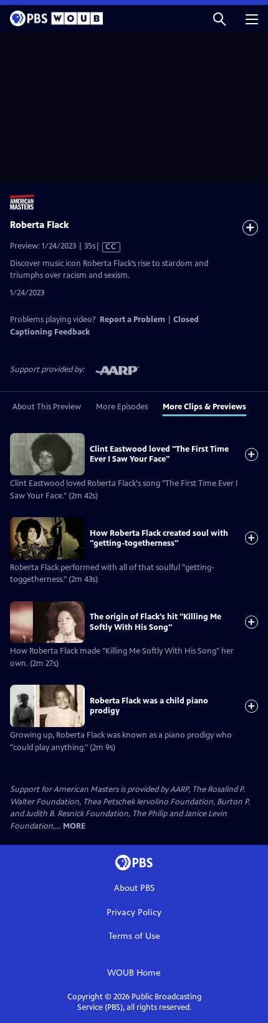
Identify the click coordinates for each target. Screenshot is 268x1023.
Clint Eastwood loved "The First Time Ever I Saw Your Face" (159, 454)
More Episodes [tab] (122, 407)
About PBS (134, 888)
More (74, 826)
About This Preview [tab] (46, 407)
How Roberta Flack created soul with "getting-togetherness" (159, 538)
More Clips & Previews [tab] (204, 407)
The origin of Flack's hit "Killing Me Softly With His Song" (155, 622)
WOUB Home (134, 973)
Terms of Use (134, 936)
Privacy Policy (134, 912)
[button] (219, 18)
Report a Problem (132, 320)
